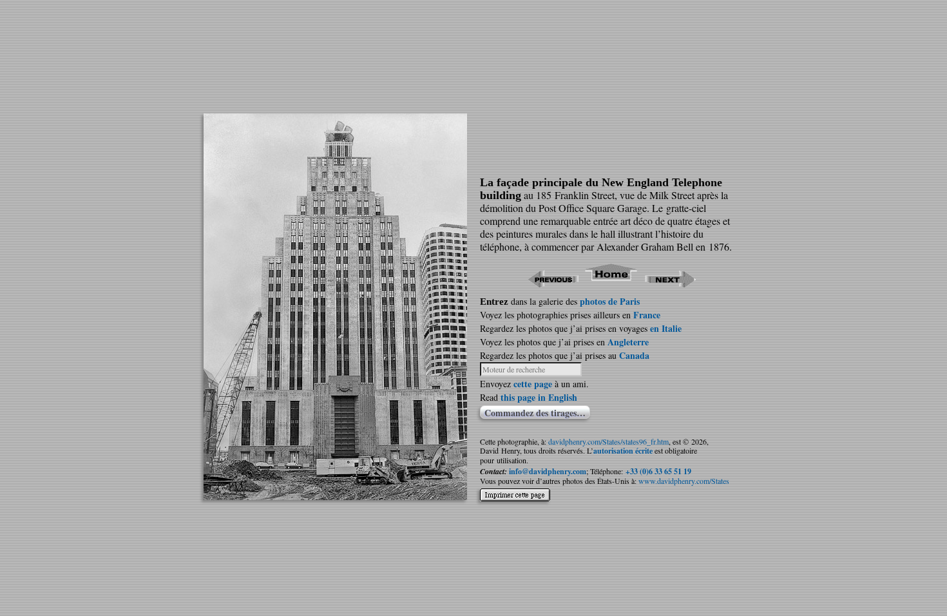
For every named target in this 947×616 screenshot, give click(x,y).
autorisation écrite (623, 450)
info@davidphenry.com (547, 471)
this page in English (539, 397)
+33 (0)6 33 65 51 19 (658, 471)
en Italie (666, 328)
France (646, 315)
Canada (634, 355)
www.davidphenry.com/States (683, 481)
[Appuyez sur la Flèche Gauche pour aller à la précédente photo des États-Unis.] (553, 283)
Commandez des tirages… (535, 412)
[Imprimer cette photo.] (515, 498)
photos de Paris (610, 301)
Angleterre (628, 342)
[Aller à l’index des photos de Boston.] (612, 283)
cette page (532, 383)
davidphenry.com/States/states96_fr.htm (608, 441)
